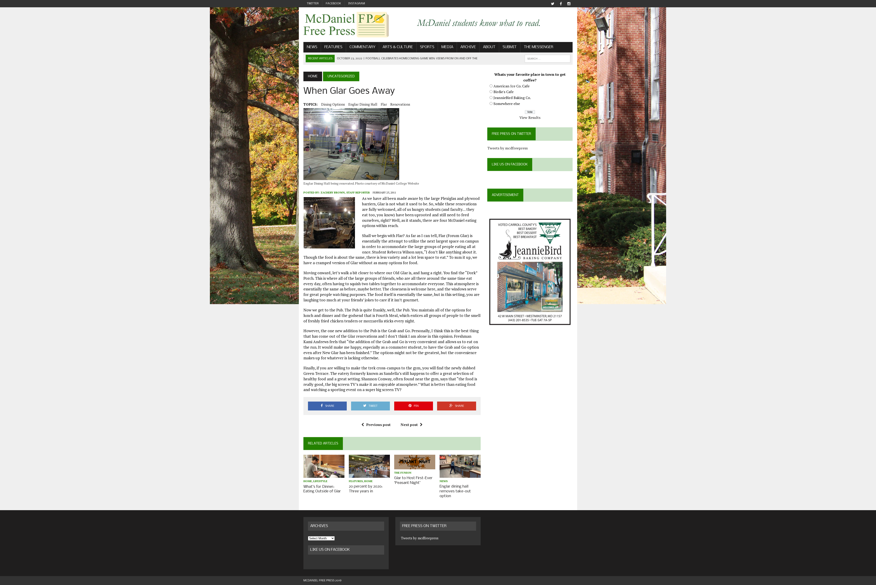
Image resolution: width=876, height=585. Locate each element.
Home (307, 481)
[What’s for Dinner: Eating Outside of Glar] (323, 474)
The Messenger (538, 47)
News (312, 47)
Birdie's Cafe (503, 91)
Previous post (378, 424)
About (489, 47)
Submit (510, 47)
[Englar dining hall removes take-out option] (460, 474)
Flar (384, 104)
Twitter (313, 3)
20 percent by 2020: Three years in (365, 489)
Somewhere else (506, 103)
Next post (409, 424)
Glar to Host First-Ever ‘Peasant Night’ (413, 480)
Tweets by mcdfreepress (507, 148)
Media (447, 47)
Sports (427, 47)
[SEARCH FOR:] (547, 58)
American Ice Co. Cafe (511, 86)
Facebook (333, 3)
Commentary (362, 47)
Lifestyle (320, 481)
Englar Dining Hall (362, 104)
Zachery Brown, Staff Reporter (345, 192)
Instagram (356, 3)
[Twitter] (552, 4)
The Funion (402, 472)
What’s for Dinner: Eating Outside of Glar (322, 489)
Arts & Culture (398, 47)
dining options (333, 104)
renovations (400, 104)
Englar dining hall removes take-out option (455, 491)
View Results (529, 117)
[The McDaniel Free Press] (346, 24)
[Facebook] (560, 4)
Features (333, 47)
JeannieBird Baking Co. (512, 97)
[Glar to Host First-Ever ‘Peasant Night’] (414, 466)
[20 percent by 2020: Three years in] (369, 474)
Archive (468, 47)
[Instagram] (569, 4)
